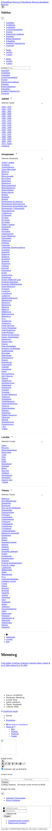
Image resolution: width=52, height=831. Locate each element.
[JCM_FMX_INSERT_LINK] (24, 763)
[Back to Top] (2, 793)
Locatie (6, 437)
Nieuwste (15, 734)
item (7, 642)
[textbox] (26, 756)
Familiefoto (10, 25)
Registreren (10, 720)
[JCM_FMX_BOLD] (2, 763)
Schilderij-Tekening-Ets (15, 43)
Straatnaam (8, 154)
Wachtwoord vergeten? (17, 823)
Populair (14, 731)
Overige (9, 32)
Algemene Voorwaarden (15, 798)
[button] (22, 104)
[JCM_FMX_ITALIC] (5, 763)
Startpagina (10, 637)
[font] (3, 761)
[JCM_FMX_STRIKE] (13, 763)
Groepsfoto (10, 27)
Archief (9, 52)
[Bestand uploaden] (3, 766)
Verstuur (5, 782)
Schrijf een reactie (10, 711)
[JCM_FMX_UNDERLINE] (9, 763)
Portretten (10, 36)
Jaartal (5, 98)
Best (13, 729)
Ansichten (10, 23)
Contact (9, 54)
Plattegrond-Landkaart (15, 34)
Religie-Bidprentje (13, 39)
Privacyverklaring (13, 800)
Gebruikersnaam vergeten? (18, 821)
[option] (6, 107)
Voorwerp (10, 46)
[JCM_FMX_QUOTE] (20, 763)
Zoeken (4, 68)
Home (8, 50)
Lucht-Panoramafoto (14, 29)
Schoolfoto (10, 41)
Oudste (14, 736)
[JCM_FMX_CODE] (17, 763)
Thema (5, 490)
